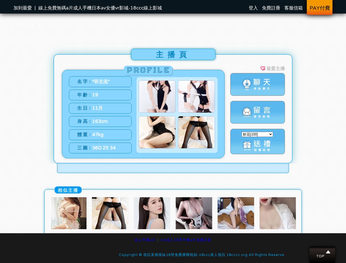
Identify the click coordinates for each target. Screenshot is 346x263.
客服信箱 (293, 8)
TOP (322, 251)
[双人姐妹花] (152, 228)
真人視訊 (25, 24)
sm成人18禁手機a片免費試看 (186, 240)
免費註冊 (271, 8)
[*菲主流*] (110, 228)
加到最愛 (23, 8)
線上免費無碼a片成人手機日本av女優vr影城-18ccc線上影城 (100, 8)
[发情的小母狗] (68, 228)
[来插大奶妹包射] (194, 228)
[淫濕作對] (278, 228)
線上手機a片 (145, 240)
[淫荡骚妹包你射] (236, 228)
